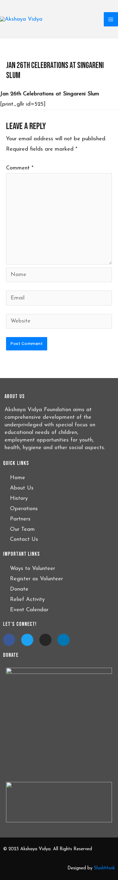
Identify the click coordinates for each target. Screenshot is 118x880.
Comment (19, 168)
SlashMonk (104, 868)
